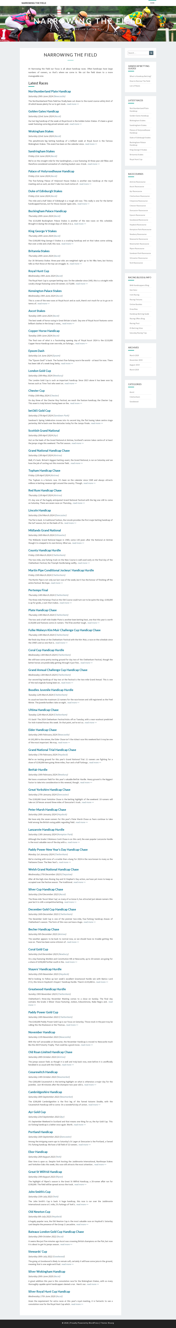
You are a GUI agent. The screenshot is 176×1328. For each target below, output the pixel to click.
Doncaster (61, 515)
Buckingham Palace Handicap (47, 211)
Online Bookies (136, 304)
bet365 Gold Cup (39, 410)
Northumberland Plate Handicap (49, 91)
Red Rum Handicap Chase (45, 490)
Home (152, 3)
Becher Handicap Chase (43, 929)
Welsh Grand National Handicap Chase (53, 869)
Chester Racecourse (138, 205)
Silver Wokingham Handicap (46, 1271)
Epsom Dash (36, 350)
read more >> (73, 104)
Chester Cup (36, 390)
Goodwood (59, 1256)
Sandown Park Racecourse (140, 253)
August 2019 (135, 365)
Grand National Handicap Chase (49, 450)
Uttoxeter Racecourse (139, 258)
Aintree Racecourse (137, 182)
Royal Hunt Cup (38, 271)
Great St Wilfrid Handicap (45, 1171)
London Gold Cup (39, 370)
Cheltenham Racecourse (140, 196)
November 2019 (136, 360)
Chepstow (67, 874)
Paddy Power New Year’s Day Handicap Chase (58, 849)
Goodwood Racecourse (139, 220)
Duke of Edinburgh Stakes (45, 191)
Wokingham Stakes (41, 131)
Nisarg (111, 1323)
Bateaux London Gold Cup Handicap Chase (56, 1231)
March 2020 (134, 355)
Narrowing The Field (34, 2)
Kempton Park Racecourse (140, 229)
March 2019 (134, 369)
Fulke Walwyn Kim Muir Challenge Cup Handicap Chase (64, 630)
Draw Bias (134, 309)
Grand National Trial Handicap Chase (52, 749)
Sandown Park (61, 415)
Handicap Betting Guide (139, 314)
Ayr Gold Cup (37, 1112)
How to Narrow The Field (140, 81)
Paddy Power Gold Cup (43, 1012)
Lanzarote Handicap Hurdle (46, 829)
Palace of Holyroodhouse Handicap (51, 171)
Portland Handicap (40, 1132)
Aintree (57, 455)
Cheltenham (59, 555)
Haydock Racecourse (138, 224)
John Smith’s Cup (39, 1191)
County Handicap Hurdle (44, 550)
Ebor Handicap (38, 1151)
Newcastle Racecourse (139, 239)
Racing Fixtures (136, 299)
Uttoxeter (60, 535)
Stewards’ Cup (37, 1251)
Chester (54, 395)
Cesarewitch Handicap (43, 1072)
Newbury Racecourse (138, 234)
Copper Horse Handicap (44, 331)
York (58, 1156)
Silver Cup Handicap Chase (45, 889)
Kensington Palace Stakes (45, 291)
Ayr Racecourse (136, 191)
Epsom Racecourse (137, 215)
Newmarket (63, 1076)
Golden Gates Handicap (43, 111)
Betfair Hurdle (37, 769)
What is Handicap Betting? (140, 76)
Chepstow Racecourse (139, 201)
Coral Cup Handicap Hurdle (46, 650)
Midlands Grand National (44, 530)
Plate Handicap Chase (42, 610)
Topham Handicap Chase (44, 470)
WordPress (94, 1323)
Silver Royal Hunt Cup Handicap (49, 1291)
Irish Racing (134, 295)
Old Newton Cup (39, 1211)
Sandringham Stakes (41, 151)
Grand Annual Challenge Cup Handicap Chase (57, 670)
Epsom (56, 355)
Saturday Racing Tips (138, 333)
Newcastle (59, 96)
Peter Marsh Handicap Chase (47, 809)
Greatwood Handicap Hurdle (47, 989)
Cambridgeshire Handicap (45, 1092)
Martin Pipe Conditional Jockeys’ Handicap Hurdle (61, 570)
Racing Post (135, 323)
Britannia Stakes (39, 251)
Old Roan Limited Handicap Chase (50, 1052)
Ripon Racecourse (137, 248)
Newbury (58, 375)
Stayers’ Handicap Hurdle (45, 969)
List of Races (135, 86)
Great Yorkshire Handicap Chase (49, 789)
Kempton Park (65, 834)
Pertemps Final (38, 590)
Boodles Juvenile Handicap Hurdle (50, 690)
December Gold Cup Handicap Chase (52, 909)
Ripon (59, 1176)
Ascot (57, 116)
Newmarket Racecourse (139, 244)
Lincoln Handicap (39, 510)
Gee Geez (133, 290)
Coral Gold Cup (38, 949)
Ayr (55, 435)
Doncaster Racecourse (139, 210)
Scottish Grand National (44, 430)
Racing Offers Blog (137, 318)
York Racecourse (136, 263)
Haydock (62, 754)
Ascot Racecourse (137, 186)
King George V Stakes (42, 231)
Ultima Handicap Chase (43, 710)
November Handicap (41, 1032)
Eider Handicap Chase (42, 730)
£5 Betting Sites (136, 328)
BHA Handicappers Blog (139, 285)
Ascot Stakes (36, 311)
